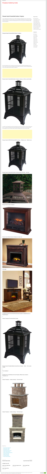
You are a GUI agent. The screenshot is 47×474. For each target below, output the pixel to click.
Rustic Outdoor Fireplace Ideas (7, 447)
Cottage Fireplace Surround (36, 19)
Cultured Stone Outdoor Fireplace (7, 450)
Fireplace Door (35, 37)
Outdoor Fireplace (35, 45)
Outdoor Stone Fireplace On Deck (17, 465)
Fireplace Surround (35, 42)
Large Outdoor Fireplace (6, 453)
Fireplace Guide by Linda (10, 3)
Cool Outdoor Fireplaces (6, 455)
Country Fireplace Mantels (36, 22)
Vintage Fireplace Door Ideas (36, 24)
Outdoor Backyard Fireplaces (6, 456)
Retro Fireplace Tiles (35, 18)
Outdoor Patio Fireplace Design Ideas (7, 452)
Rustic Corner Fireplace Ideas (36, 26)
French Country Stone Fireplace (37, 29)
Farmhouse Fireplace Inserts (36, 23)
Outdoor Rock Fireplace (6, 454)
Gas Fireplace (35, 44)
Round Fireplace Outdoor (6, 449)
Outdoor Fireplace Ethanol (26, 465)
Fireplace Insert (35, 38)
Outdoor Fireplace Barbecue (6, 451)
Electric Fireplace (35, 36)
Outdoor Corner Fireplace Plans (6, 465)
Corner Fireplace (35, 35)
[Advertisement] (23, 9)
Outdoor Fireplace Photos (5, 468)
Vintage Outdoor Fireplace (6, 448)
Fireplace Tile (35, 43)
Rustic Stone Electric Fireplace (37, 25)
